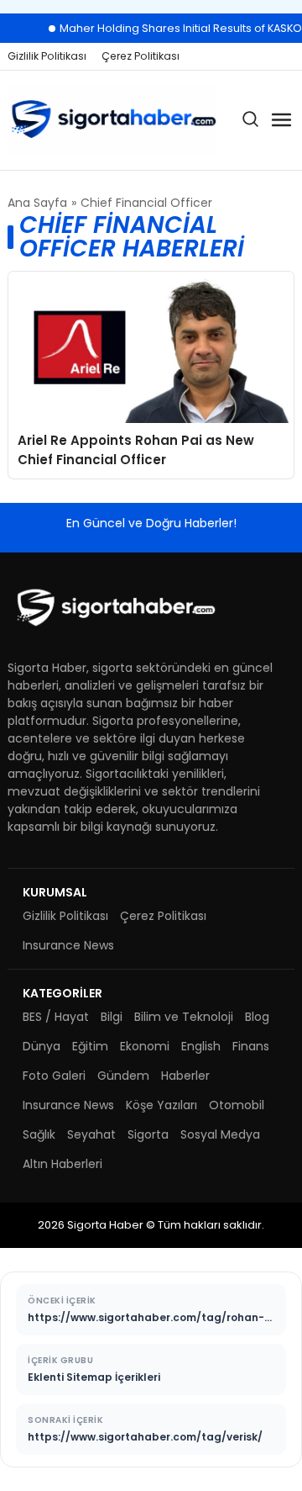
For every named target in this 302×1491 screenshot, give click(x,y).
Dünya (41, 1046)
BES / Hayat (56, 1016)
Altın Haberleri (62, 1163)
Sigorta (148, 1134)
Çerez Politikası (141, 56)
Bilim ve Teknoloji (183, 1016)
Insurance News (68, 945)
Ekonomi (144, 1046)
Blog (257, 1016)
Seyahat (91, 1134)
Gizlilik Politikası (47, 56)
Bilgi (111, 1016)
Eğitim (90, 1046)
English (201, 1046)
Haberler (185, 1075)
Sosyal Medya (220, 1134)
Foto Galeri (54, 1075)
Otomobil (236, 1105)
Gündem (123, 1075)
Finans (250, 1046)
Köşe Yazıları (161, 1105)
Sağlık (39, 1134)
